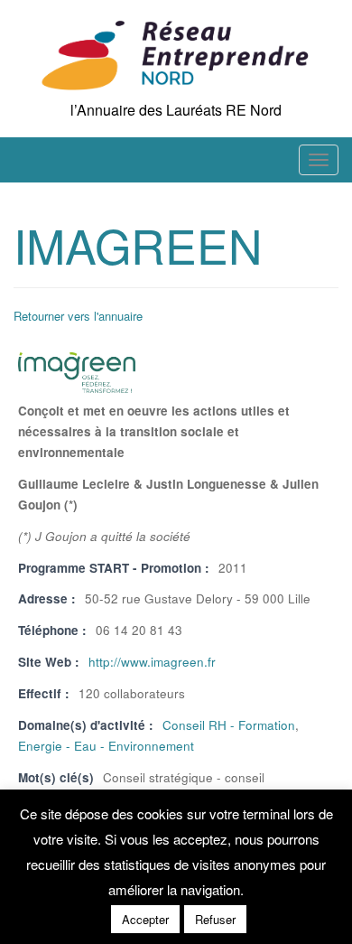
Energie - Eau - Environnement (106, 745)
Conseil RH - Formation (228, 725)
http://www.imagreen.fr (152, 661)
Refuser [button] (215, 919)
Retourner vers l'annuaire (78, 315)
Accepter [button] (145, 919)
